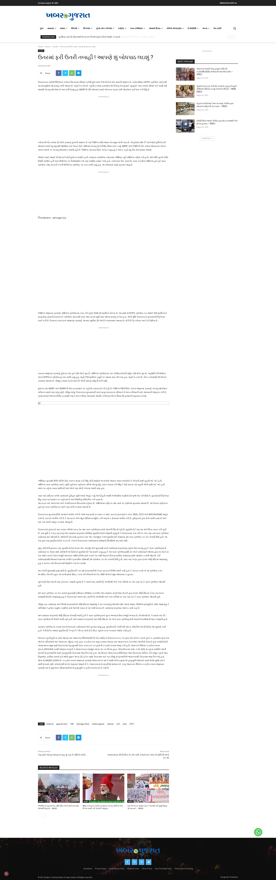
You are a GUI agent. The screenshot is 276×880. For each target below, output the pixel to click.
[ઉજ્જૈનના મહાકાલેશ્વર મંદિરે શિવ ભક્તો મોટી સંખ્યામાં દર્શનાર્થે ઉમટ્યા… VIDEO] (59, 788)
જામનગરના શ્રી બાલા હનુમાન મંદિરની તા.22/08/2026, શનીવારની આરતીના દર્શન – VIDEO (215, 72)
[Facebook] (59, 73)
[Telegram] (78, 73)
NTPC (132, 724)
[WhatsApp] (72, 73)
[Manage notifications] (6, 873)
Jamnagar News (83, 724)
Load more (206, 138)
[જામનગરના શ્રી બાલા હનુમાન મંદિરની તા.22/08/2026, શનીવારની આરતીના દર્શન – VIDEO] (185, 74)
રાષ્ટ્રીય (55, 46)
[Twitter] (65, 73)
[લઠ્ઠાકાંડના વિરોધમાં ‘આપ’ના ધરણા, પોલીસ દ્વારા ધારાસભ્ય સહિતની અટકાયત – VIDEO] (185, 108)
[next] (233, 37)
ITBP (72, 724)
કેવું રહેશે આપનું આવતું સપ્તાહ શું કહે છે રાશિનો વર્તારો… (62, 755)
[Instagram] (134, 862)
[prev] (229, 37)
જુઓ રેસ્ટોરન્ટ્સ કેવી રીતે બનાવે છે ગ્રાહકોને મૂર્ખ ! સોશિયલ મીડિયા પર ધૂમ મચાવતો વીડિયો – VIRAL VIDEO (217, 89)
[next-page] (44, 815)
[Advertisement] (168, 16)
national (110, 724)
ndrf (118, 724)
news (125, 724)
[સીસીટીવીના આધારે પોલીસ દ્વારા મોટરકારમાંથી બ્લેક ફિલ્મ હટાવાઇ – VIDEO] (185, 126)
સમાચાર (48, 46)
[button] (234, 28)
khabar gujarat (98, 724)
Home (40, 46)
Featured (49, 724)
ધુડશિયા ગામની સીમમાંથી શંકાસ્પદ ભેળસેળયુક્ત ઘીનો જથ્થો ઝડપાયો (89, 37)
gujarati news (61, 724)
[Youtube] (148, 862)
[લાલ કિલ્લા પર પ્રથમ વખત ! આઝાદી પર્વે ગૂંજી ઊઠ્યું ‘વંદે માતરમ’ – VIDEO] (148, 788)
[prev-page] (40, 815)
